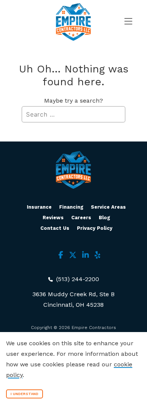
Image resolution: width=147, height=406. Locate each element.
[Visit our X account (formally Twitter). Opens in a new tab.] (73, 255)
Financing (71, 207)
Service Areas (108, 207)
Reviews (53, 217)
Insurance (39, 207)
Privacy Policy (94, 228)
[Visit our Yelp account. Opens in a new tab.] (97, 255)
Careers (81, 217)
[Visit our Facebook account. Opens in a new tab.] (60, 255)
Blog (104, 217)
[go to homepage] (73, 22)
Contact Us (54, 228)
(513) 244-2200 (76, 279)
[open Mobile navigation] (122, 22)
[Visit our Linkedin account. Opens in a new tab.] (85, 255)
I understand (24, 394)
